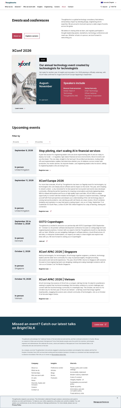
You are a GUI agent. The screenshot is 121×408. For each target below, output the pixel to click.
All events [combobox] (16, 142)
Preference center (57, 368)
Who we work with (37, 375)
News (33, 380)
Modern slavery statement (79, 374)
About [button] (64, 7)
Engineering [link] (48, 7)
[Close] (117, 398)
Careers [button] (57, 7)
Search (105, 7)
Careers (34, 387)
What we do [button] (9, 7)
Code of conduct (76, 377)
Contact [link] (70, 7)
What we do (35, 370)
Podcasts (54, 378)
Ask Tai (113, 6)
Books (53, 375)
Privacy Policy (16, 405)
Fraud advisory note (77, 393)
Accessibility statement (78, 372)
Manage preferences (101, 402)
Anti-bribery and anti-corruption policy (77, 390)
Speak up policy (75, 386)
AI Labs (34, 378)
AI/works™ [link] (18, 7)
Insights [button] (39, 7)
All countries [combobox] (39, 142)
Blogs (53, 373)
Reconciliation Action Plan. (59, 354)
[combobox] (20, 142)
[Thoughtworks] (10, 2)
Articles (53, 370)
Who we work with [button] (29, 7)
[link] (44, 170)
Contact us (35, 390)
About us (34, 368)
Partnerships (35, 373)
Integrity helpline (75, 380)
